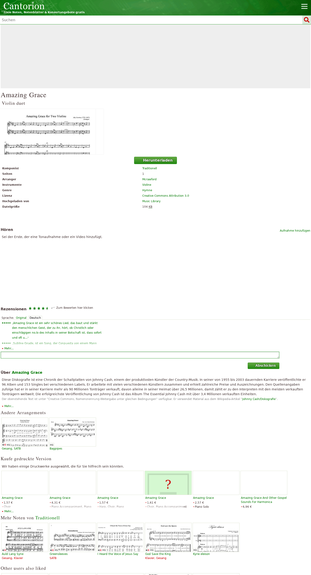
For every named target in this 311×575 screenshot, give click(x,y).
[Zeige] (155, 131)
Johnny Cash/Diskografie (258, 399)
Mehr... (9, 348)
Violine (146, 184)
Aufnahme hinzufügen (295, 230)
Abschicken (265, 365)
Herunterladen (158, 160)
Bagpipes (56, 448)
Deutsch (35, 317)
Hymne (147, 190)
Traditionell (149, 168)
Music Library (151, 201)
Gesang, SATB (11, 448)
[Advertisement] (155, 56)
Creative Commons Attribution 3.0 (165, 195)
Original (21, 317)
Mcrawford (149, 179)
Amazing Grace (12, 497)
